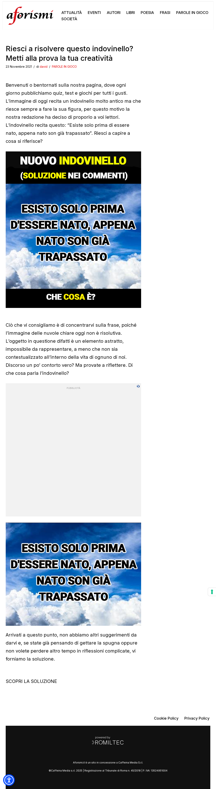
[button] (9, 780)
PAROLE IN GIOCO (192, 12)
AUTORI (113, 12)
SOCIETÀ (69, 19)
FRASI (165, 12)
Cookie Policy (166, 718)
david (43, 66)
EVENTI (94, 12)
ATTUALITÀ (71, 12)
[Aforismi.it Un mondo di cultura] (30, 15)
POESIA (147, 12)
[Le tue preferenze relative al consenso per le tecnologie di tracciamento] (212, 592)
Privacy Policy (196, 718)
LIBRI (130, 12)
